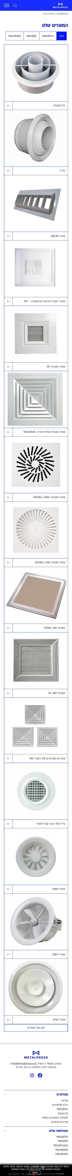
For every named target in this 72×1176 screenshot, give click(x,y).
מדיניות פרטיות (59, 1122)
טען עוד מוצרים (36, 1028)
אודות (64, 1100)
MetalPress (62, 13)
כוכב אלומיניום (60, 1105)
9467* (50, 1064)
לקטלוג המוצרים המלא (55, 1118)
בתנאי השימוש (19, 1169)
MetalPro (62, 1109)
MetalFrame (60, 1145)
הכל (61, 36)
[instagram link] (32, 1075)
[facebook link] (40, 1075)
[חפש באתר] (15, 5)
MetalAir (63, 1141)
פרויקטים (63, 1113)
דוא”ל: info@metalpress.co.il (27, 1064)
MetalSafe (61, 1150)
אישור (35, 1172)
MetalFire (62, 1137)
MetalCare (61, 1154)
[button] (6, 5)
